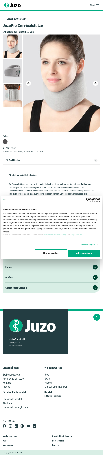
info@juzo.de (55, 396)
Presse (6, 386)
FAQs (47, 378)
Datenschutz (58, 440)
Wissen (48, 382)
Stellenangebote (11, 374)
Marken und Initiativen (55, 386)
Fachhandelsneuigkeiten (15, 407)
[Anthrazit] (5, 141)
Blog (46, 374)
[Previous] (28, 83)
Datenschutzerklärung (55, 235)
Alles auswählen (84, 253)
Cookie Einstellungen (62, 436)
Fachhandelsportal (12, 399)
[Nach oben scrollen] (96, 317)
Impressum (76, 235)
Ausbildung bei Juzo (13, 378)
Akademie (8, 403)
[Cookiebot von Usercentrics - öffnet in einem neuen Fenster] (88, 200)
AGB (5, 440)
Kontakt (7, 382)
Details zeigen (88, 245)
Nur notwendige (50, 253)
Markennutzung (10, 436)
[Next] (95, 83)
